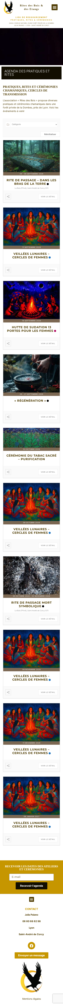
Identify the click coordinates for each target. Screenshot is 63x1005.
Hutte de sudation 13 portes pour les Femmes (30, 329)
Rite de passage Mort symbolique (31, 604)
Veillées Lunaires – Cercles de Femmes (31, 255)
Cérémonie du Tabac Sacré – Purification (31, 457)
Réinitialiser (50, 134)
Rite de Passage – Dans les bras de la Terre (31, 182)
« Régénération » (30, 400)
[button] (55, 7)
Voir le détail (48, 197)
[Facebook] (31, 945)
